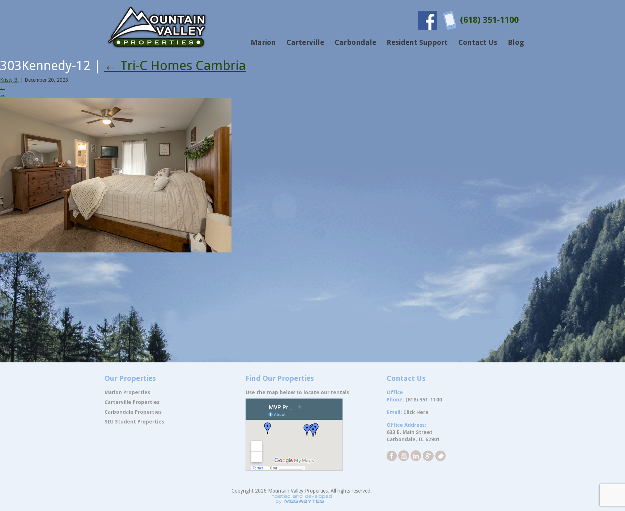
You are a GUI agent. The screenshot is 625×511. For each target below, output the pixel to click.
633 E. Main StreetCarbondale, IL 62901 (413, 435)
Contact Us (477, 42)
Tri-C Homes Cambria (175, 65)
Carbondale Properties (133, 412)
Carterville (305, 42)
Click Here (416, 412)
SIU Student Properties (134, 422)
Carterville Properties (132, 402)
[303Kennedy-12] (115, 175)
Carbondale (355, 42)
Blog (516, 42)
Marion (263, 42)
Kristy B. (9, 80)
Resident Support (417, 42)
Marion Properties (127, 392)
